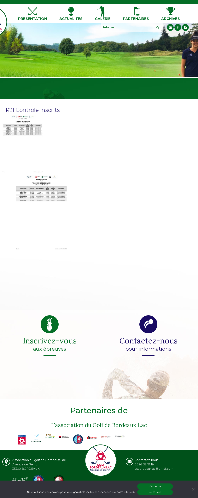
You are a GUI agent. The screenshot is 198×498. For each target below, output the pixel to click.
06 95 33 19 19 (144, 464)
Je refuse (155, 492)
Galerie (103, 19)
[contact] (170, 27)
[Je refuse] (193, 489)
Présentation (32, 19)
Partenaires (136, 19)
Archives (170, 19)
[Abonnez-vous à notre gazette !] (185, 27)
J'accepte (155, 486)
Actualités (71, 19)
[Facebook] (177, 27)
